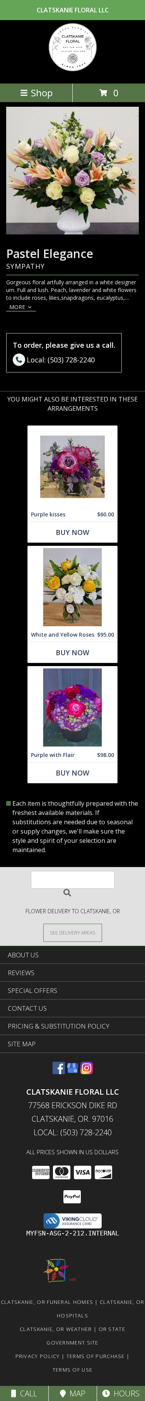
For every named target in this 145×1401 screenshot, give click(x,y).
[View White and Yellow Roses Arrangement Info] (72, 587)
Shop (42, 92)
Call (26, 1393)
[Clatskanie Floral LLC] (73, 72)
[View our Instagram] (86, 1071)
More (17, 307)
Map (75, 1393)
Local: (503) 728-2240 (73, 1132)
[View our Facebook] (59, 1071)
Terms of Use (73, 1369)
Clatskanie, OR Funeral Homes (47, 1301)
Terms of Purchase (96, 1356)
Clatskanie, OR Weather (56, 1329)
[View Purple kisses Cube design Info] (72, 466)
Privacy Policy (37, 1356)
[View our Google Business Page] (73, 1071)
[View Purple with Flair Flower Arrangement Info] (72, 707)
